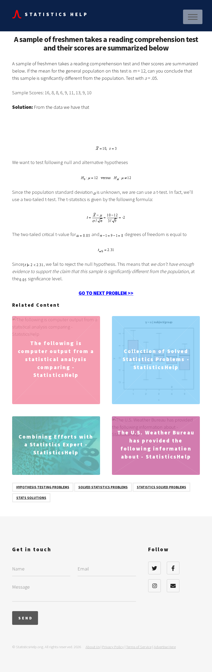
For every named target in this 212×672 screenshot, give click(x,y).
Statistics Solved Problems (161, 487)
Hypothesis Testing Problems (42, 487)
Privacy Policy (113, 646)
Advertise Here (165, 646)
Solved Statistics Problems (103, 487)
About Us (93, 646)
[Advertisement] (106, 129)
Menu (192, 17)
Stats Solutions (31, 498)
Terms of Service (139, 646)
